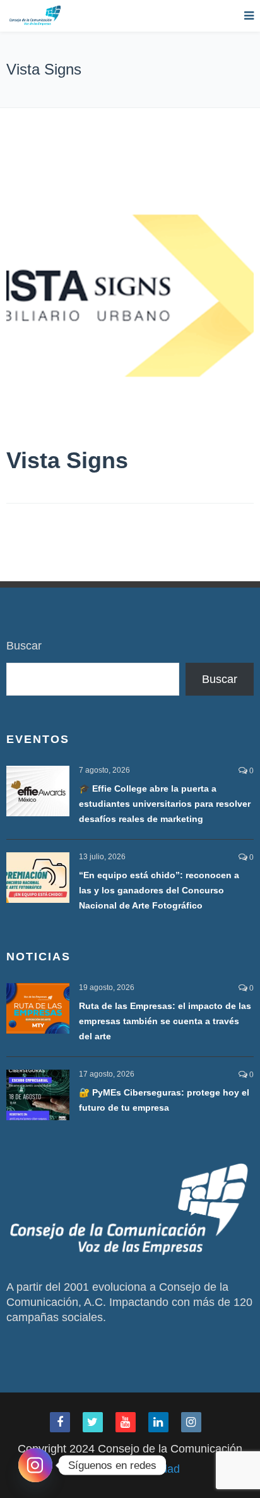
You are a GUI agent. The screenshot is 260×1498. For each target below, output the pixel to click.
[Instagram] (35, 1465)
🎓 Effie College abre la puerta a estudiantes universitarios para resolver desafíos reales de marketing (165, 803)
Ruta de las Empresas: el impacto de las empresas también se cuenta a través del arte (165, 1021)
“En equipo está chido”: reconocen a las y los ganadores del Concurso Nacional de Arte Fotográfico (159, 890)
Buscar (24, 645)
